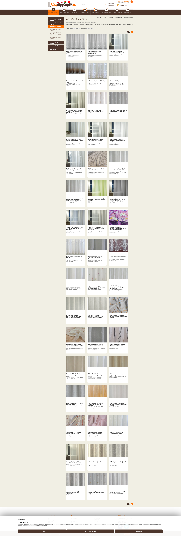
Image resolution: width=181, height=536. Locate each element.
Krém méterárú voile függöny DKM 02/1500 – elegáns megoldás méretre (74, 375)
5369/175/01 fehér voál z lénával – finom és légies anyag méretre (74, 286)
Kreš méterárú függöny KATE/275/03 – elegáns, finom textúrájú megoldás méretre (73, 316)
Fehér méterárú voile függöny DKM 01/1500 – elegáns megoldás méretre (96, 375)
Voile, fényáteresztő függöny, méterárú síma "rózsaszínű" (95, 433)
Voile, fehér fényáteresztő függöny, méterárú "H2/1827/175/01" (94, 52)
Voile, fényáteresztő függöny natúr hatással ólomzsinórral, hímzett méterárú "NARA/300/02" (118, 463)
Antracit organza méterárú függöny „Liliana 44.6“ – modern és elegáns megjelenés (118, 199)
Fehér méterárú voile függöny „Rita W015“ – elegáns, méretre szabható (96, 404)
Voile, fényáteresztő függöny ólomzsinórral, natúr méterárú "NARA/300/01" (73, 492)
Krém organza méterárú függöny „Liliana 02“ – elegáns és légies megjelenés (74, 111)
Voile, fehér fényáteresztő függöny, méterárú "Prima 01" (117, 52)
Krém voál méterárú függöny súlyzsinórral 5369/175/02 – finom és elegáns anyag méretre (96, 258)
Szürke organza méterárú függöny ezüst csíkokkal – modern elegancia (96, 170)
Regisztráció (111, 5)
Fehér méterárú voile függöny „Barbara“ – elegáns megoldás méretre (95, 345)
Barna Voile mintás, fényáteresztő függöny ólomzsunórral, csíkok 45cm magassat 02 (74, 82)
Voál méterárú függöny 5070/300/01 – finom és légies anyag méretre (117, 287)
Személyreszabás (90, 531)
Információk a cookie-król (36, 527)
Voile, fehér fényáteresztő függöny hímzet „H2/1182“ (96, 81)
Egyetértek (42, 531)
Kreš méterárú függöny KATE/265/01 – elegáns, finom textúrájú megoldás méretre (117, 82)
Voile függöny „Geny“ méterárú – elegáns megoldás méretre (118, 345)
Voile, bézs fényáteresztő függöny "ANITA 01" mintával (118, 492)
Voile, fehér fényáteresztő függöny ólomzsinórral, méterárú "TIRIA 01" (118, 111)
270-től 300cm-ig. (129, 24)
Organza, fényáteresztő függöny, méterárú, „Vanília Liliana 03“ (74, 462)
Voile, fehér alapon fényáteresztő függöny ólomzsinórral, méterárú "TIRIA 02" (96, 492)
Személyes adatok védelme (23, 527)
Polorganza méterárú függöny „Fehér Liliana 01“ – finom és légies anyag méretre (95, 140)
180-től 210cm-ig (107, 24)
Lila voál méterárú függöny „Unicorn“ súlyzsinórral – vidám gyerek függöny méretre (118, 228)
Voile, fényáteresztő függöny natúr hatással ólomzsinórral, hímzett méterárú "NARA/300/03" (96, 463)
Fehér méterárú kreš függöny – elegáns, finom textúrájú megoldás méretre (118, 316)
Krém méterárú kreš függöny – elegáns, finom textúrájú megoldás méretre (74, 345)
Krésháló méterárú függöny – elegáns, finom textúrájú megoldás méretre (74, 140)
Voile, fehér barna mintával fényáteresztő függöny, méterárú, (96, 111)
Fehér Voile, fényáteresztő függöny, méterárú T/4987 (116, 433)
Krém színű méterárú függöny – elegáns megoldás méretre (117, 374)
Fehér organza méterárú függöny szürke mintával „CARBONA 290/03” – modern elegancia (118, 170)
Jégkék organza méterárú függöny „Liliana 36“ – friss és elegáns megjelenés (74, 228)
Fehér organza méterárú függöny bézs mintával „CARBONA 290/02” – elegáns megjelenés (74, 199)
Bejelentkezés (111, 3)
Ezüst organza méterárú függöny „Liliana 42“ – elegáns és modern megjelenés (96, 228)
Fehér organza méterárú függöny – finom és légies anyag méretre (118, 257)
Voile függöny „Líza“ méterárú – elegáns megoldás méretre (74, 433)
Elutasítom (138, 531)
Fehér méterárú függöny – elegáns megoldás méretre (74, 404)
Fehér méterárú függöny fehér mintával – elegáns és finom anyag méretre (74, 170)
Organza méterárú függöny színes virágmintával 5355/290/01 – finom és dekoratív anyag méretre (96, 287)
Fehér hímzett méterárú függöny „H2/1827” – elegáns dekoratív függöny (74, 52)
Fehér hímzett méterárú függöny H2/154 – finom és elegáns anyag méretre (74, 258)
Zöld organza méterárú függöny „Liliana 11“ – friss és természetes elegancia (96, 199)
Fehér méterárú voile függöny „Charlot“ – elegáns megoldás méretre (117, 140)
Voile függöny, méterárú (128, 17)
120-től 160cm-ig (98, 24)
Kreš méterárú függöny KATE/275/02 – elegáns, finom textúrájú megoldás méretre (95, 316)
